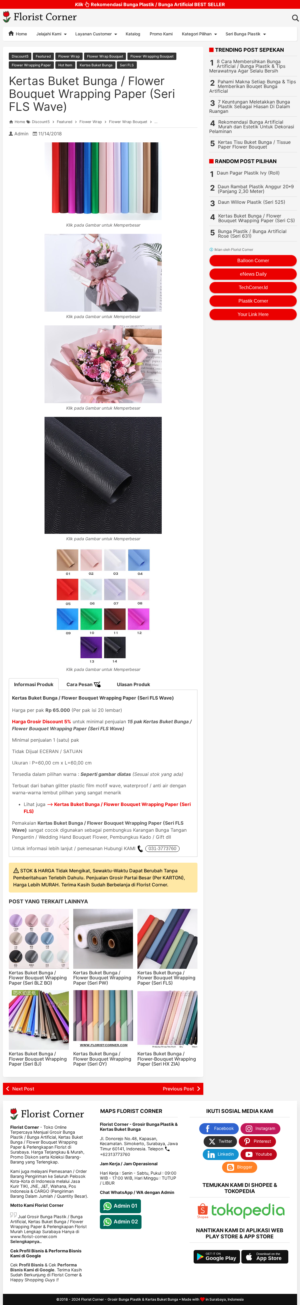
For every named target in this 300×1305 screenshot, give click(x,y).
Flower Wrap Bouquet (105, 56)
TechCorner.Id (253, 287)
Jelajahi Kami (48, 33)
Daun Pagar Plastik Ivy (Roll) (248, 173)
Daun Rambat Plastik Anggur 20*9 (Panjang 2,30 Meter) (256, 189)
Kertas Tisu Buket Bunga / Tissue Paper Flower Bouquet (254, 144)
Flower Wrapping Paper (31, 65)
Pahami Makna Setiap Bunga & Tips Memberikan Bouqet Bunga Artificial (252, 86)
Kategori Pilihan (197, 33)
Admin (21, 134)
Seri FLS (127, 65)
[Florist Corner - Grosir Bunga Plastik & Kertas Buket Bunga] (40, 18)
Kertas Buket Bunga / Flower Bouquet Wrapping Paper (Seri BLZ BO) (38, 978)
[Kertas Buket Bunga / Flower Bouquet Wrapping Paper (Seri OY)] (103, 1020)
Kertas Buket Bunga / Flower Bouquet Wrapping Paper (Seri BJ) (38, 1059)
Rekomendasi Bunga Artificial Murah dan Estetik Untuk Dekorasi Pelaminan (251, 126)
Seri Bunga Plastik (243, 33)
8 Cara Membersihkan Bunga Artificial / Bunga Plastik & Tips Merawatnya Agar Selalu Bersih (247, 66)
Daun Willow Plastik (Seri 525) (251, 202)
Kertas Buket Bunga (96, 65)
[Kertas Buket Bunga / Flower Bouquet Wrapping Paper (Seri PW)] (103, 939)
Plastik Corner (253, 300)
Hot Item (65, 65)
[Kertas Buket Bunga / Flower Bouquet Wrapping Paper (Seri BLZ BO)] (39, 939)
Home (21, 33)
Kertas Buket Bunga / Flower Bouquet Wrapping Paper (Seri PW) (102, 978)
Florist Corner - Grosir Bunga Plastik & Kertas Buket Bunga (129, 1299)
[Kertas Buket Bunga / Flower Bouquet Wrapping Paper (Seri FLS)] (167, 939)
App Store (269, 1258)
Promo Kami (161, 33)
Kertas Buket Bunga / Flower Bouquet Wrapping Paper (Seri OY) (102, 1059)
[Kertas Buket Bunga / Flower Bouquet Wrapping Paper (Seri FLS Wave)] (103, 181)
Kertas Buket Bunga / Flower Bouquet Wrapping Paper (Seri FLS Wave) (92, 94)
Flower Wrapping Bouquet (151, 56)
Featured (43, 56)
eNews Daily (253, 274)
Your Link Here (253, 314)
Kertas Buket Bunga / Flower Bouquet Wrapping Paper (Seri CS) (256, 218)
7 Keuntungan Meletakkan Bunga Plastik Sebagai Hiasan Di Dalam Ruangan (249, 106)
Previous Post (178, 1089)
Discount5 (20, 56)
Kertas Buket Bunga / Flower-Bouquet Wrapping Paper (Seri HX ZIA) (166, 1059)
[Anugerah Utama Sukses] (248, 1217)
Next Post (23, 1089)
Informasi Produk (33, 684)
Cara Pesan (80, 684)
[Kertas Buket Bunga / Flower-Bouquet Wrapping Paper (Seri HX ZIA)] (167, 1020)
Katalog (133, 33)
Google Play (221, 1258)
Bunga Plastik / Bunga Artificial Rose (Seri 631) (252, 233)
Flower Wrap (69, 56)
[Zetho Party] (203, 1217)
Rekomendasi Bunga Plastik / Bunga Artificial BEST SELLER (150, 4)
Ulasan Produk (133, 684)
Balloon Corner (253, 260)
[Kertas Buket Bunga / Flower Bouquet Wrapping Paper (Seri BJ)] (39, 1020)
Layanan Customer (93, 33)
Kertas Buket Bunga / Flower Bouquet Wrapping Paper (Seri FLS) (166, 978)
